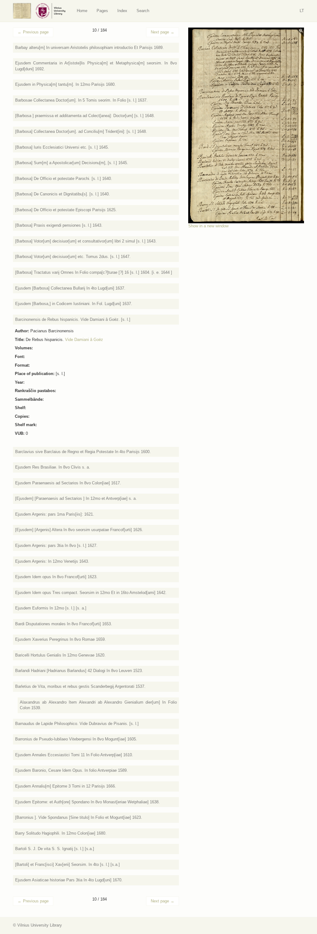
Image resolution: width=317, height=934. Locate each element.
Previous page (33, 32)
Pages (102, 10)
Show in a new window (208, 226)
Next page (162, 32)
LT (302, 10)
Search (143, 10)
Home (82, 10)
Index (122, 10)
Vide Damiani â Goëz (84, 339)
